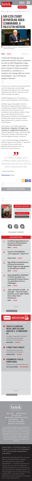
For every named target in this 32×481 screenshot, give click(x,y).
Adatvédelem (16, 415)
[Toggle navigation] (28, 3)
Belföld (17, 342)
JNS (3, 175)
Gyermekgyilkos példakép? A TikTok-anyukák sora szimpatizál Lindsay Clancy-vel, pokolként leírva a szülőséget (18, 279)
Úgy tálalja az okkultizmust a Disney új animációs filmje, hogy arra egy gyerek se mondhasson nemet (18, 265)
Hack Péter (9, 342)
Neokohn (7, 175)
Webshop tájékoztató (16, 423)
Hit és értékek (24, 367)
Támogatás (22, 7)
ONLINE (9, 54)
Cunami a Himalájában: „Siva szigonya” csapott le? (18, 254)
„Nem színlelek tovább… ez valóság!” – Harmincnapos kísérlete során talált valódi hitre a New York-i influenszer (18, 294)
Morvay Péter (12, 258)
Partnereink (13, 419)
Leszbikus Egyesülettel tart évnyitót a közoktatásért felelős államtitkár (18, 243)
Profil (22, 2)
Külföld (19, 354)
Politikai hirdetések (16, 421)
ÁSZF (22, 419)
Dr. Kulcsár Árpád (12, 367)
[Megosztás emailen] (23, 180)
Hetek (3, 54)
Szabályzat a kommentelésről (16, 417)
